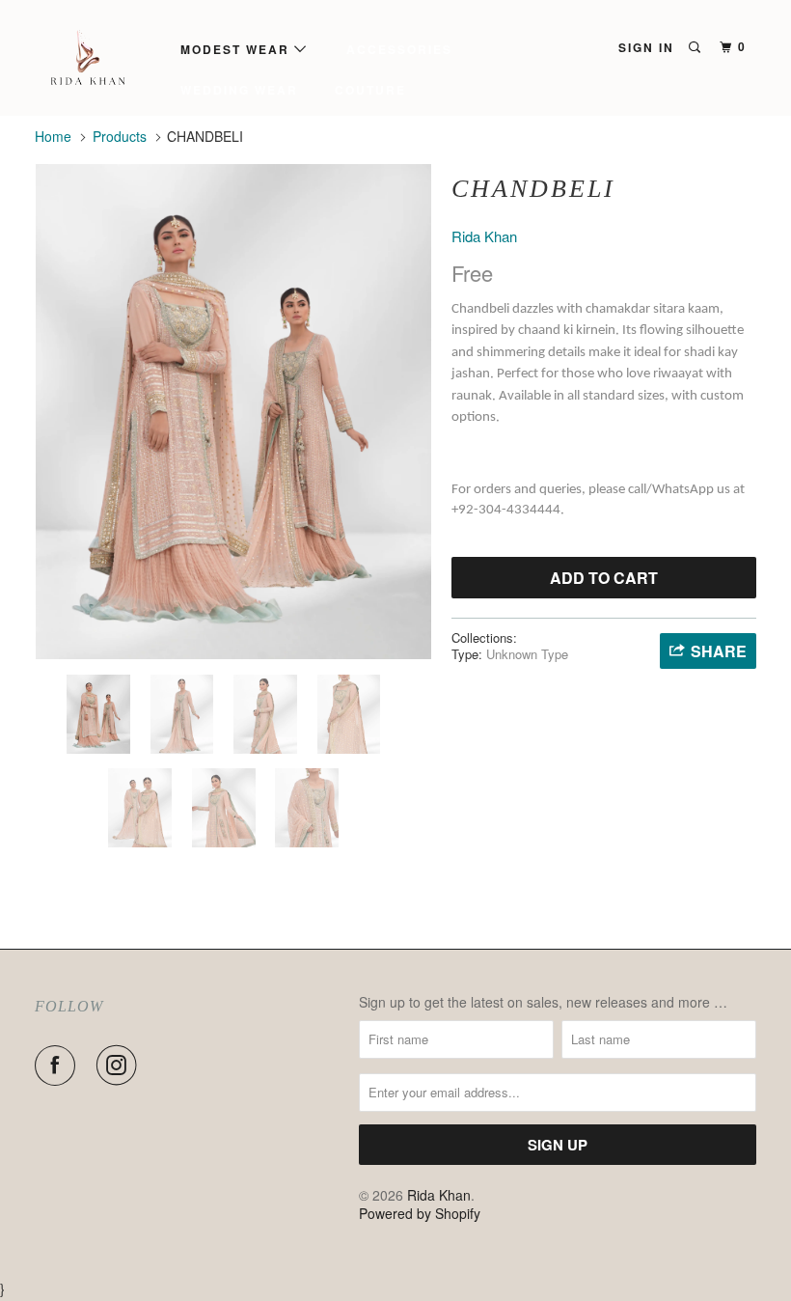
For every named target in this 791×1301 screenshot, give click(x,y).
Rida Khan (484, 236)
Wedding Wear (239, 89)
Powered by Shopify (419, 1213)
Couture (370, 89)
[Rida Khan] (94, 58)
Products (120, 136)
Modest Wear (237, 49)
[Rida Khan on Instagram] (120, 1065)
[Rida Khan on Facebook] (59, 1065)
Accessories (399, 49)
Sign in (646, 47)
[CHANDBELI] (233, 411)
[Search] (696, 47)
